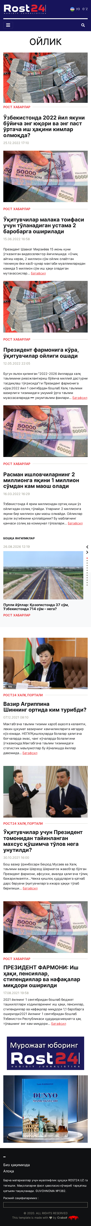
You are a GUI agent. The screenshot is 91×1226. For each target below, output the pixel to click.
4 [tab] (87, 565)
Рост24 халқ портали (23, 695)
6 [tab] (87, 570)
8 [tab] (87, 575)
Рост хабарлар (16, 107)
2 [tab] (87, 560)
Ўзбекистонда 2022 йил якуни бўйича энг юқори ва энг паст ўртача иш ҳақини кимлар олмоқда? (44, 126)
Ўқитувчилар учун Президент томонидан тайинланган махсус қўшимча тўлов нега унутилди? (43, 841)
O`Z (85, 9)
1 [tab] (87, 558)
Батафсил (38, 273)
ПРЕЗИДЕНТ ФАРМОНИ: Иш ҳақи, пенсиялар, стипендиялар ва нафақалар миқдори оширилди (41, 976)
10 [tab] (87, 580)
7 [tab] (87, 572)
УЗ (77, 9)
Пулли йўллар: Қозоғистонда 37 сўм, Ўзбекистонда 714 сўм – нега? (36, 607)
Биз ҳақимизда (16, 1165)
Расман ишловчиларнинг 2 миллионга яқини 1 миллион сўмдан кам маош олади (41, 480)
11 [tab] (87, 582)
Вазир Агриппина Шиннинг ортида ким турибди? (45, 707)
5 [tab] (87, 567)
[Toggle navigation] (8, 25)
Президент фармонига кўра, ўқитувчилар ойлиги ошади (41, 353)
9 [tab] (87, 577)
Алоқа (8, 1171)
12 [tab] (87, 585)
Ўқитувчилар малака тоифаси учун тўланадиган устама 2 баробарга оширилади (43, 225)
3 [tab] (87, 563)
